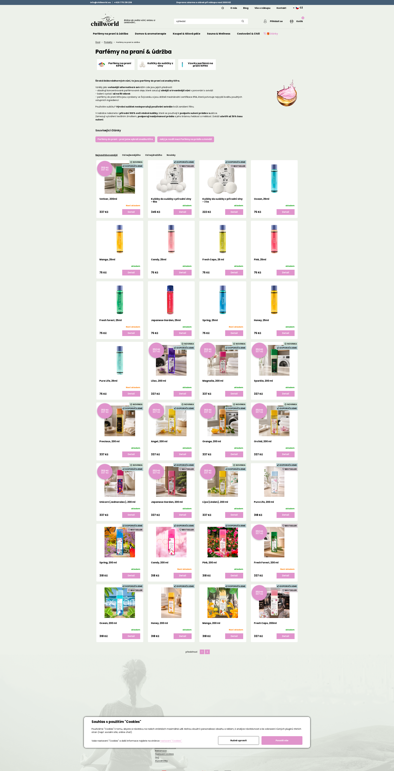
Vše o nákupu (262, 8)
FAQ (157, 757)
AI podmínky (161, 760)
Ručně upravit (238, 740)
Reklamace (161, 750)
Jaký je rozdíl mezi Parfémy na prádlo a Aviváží (185, 139)
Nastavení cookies (164, 754)
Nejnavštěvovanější (106, 155)
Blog (245, 8)
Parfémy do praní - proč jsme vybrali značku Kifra (125, 139)
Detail (131, 211)
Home (222, 8)
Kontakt (281, 8)
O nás (233, 8)
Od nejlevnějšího (131, 155)
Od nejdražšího (153, 155)
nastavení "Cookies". (171, 740)
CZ (301, 7)
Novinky (171, 155)
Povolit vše (282, 740)
